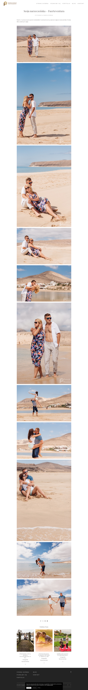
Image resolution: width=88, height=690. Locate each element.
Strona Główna (42, 3)
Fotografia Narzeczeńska (44, 15)
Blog (74, 3)
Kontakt (81, 3)
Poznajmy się (55, 3)
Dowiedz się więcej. (50, 685)
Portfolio (66, 3)
